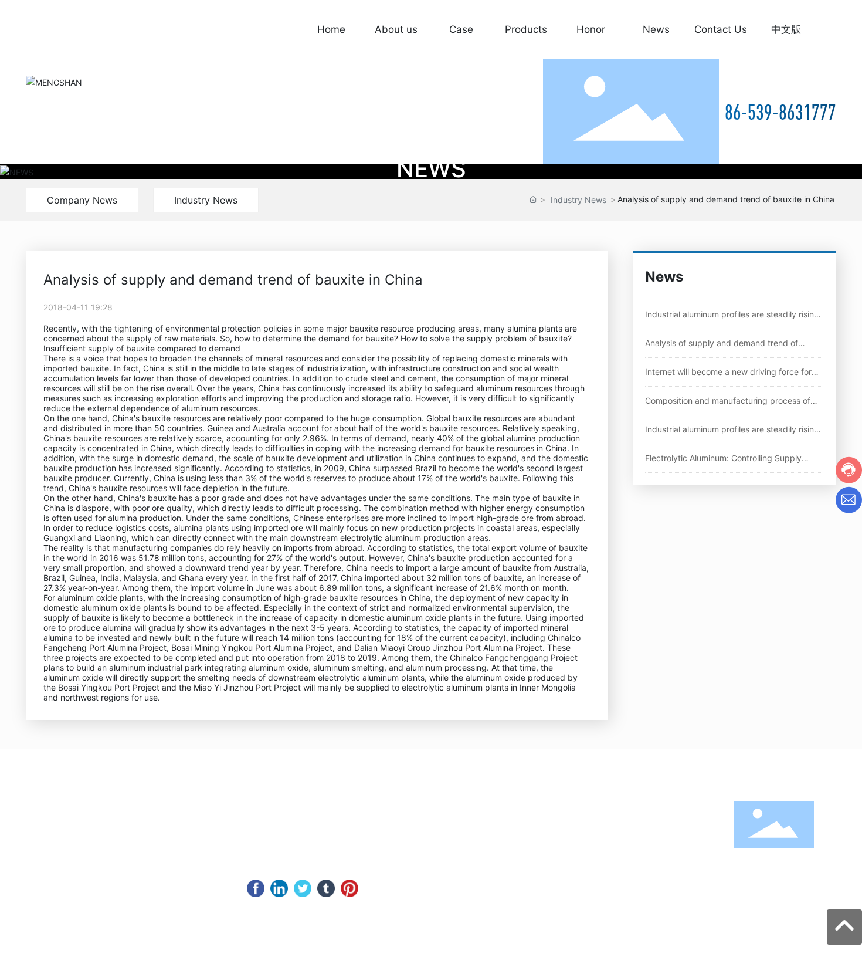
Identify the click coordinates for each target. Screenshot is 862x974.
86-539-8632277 (86, 828)
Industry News (205, 200)
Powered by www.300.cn (492, 958)
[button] (825, 171)
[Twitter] (302, 888)
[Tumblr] (326, 888)
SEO (649, 958)
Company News (82, 200)
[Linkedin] (279, 888)
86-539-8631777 (780, 112)
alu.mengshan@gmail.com (124, 875)
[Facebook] (255, 888)
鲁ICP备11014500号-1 (593, 958)
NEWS (431, 168)
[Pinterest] (349, 888)
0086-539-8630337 (71, 859)
